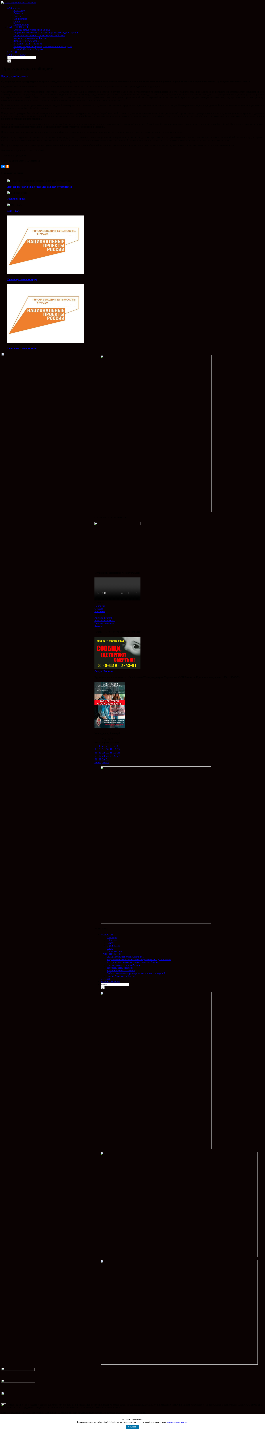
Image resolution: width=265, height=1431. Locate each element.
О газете (98, 608)
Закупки (98, 626)
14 (96, 752)
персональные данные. (177, 1422)
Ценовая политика (104, 623)
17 (107, 752)
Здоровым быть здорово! (120, 967)
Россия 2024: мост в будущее (122, 976)
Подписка (99, 606)
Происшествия (114, 951)
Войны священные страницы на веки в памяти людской (136, 973)
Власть (110, 943)
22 (100, 756)
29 (100, 759)
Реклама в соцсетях (104, 620)
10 (107, 749)
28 (96, 759)
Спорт (110, 948)
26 (114, 756)
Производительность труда (22, 279)
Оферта (98, 671)
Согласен (132, 1427)
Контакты (99, 611)
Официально (113, 945)
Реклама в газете (103, 617)
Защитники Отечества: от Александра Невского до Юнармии (139, 959)
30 (103, 759)
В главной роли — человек (121, 970)
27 (118, 756)
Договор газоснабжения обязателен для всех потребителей (39, 186)
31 (107, 759)
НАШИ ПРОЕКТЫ (111, 954)
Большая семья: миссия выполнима (125, 956)
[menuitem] (135, 16)
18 (111, 752)
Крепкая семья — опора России (123, 965)
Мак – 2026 (13, 211)
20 (118, 752)
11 (111, 749)
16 (103, 752)
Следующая (21, 76)
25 (111, 756)
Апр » (105, 762)
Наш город (112, 937)
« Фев (97, 762)
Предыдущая (8, 76)
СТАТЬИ (105, 978)
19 (114, 752)
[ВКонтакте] (3, 166)
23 (103, 756)
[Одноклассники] (7, 166)
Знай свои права (16, 198)
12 (114, 749)
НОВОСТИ (107, 934)
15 (100, 752)
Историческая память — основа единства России (132, 962)
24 (107, 756)
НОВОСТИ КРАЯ (110, 981)
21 (96, 756)
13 (118, 749)
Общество (112, 940)
